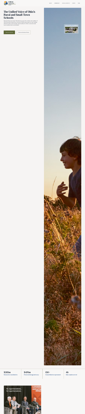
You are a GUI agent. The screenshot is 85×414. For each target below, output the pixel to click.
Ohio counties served (71, 375)
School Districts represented (53, 375)
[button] (71, 29)
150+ (47, 372)
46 (67, 372)
